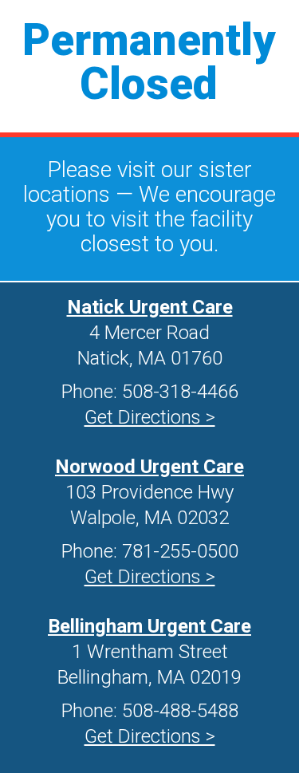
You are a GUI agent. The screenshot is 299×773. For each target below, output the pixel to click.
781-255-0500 (180, 551)
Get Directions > (150, 577)
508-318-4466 (180, 392)
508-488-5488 (180, 711)
